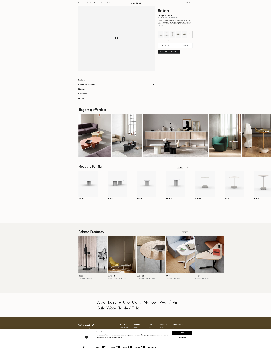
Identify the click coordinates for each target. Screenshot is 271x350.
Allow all (182, 332)
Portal (174, 327)
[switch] (118, 347)
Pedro (165, 302)
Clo (126, 302)
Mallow (151, 302)
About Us (136, 327)
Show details (151, 347)
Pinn (177, 302)
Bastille (114, 302)
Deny (182, 341)
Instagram (162, 327)
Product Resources (124, 327)
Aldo (101, 302)
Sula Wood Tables (113, 308)
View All (190, 34)
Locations (149, 327)
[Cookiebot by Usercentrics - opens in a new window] (86, 347)
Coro (137, 302)
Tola (136, 308)
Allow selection (182, 337)
